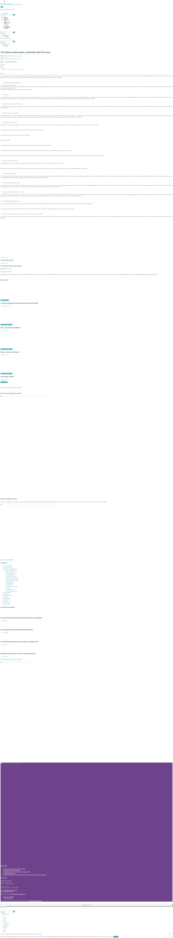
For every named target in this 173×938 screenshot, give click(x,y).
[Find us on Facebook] (1, 2)
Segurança (5, 603)
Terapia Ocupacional (10, 591)
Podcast (6, 46)
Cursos (6, 19)
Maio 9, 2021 (4, 330)
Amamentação (6, 567)
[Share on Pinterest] (1, 70)
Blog (5, 20)
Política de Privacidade (8, 897)
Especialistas (7, 22)
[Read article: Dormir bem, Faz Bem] (86, 364)
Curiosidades (6, 595)
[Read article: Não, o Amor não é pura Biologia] (86, 315)
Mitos (4, 601)
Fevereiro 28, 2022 (6, 306)
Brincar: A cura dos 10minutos (10, 352)
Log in (4, 929)
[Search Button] (14, 15)
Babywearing (9, 571)
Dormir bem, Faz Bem (7, 376)
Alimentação (6, 565)
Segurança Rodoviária (11, 586)
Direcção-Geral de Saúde (9, 873)
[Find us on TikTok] (4, 2)
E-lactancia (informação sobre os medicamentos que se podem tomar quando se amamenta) (24, 875)
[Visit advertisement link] (50, 230)
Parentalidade (18, 59)
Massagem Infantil (10, 576)
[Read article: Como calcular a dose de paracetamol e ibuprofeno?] (86, 624)
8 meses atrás (4, 632)
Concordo (116, 936)
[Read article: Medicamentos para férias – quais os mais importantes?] (86, 648)
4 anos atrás (4, 620)
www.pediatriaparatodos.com (7, 891)
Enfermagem (9, 574)
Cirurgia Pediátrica (5, 300)
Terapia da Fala (9, 589)
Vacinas (5, 604)
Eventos (5, 600)
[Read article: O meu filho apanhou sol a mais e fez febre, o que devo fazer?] (86, 636)
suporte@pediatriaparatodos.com (18, 894)
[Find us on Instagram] (2, 2)
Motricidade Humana (11, 577)
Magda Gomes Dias (17, 56)
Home (5, 13)
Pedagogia (8, 583)
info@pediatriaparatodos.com (10, 890)
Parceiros (6, 23)
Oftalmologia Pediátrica (11, 579)
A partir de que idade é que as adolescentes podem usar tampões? (21, 618)
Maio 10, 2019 (4, 57)
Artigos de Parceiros (8, 568)
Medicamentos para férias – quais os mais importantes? (18, 653)
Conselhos (5, 592)
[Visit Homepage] (6, 3)
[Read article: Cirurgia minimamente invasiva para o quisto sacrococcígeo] (86, 290)
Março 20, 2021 (5, 355)
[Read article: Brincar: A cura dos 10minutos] (86, 339)
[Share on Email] (23, 69)
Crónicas (6, 36)
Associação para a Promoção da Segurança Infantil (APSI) (16, 872)
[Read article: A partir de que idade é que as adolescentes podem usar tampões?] (86, 612)
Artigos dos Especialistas (8, 59)
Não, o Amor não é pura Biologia (11, 327)
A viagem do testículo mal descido (11, 387)
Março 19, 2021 (5, 379)
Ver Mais (3, 380)
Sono (7, 588)
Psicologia (8, 585)
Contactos (6, 26)
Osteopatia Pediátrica (11, 580)
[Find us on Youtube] (3, 2)
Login (2, 7)
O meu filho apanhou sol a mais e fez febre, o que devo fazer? (20, 641)
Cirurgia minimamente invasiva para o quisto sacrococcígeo (19, 303)
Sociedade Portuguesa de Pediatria (11, 870)
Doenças (5, 598)
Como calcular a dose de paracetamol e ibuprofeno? (17, 629)
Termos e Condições (8, 898)
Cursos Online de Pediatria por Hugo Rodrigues (14, 869)
